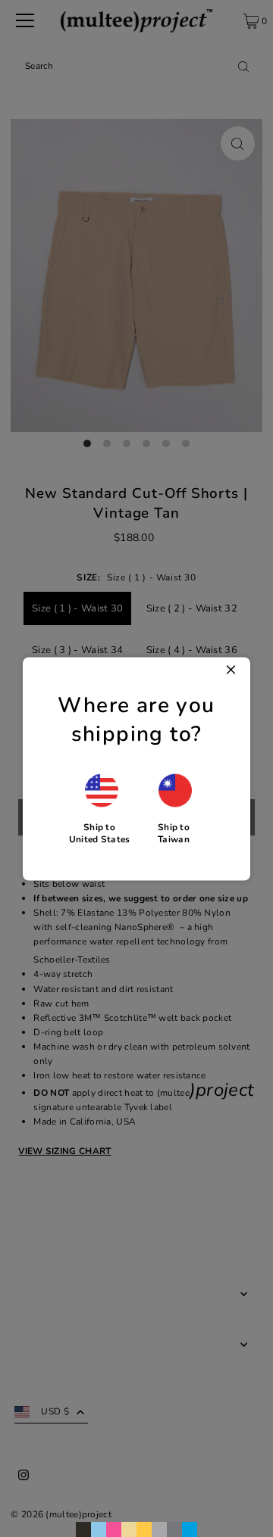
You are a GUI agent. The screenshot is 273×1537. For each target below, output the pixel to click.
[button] (100, 808)
